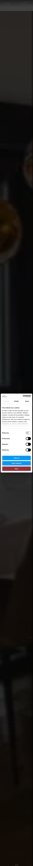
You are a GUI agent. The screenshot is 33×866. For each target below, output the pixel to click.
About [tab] (27, 401)
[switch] (28, 438)
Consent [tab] (6, 401)
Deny (16, 468)
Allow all (16, 458)
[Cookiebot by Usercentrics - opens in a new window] (23, 396)
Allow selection (16, 463)
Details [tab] (16, 401)
